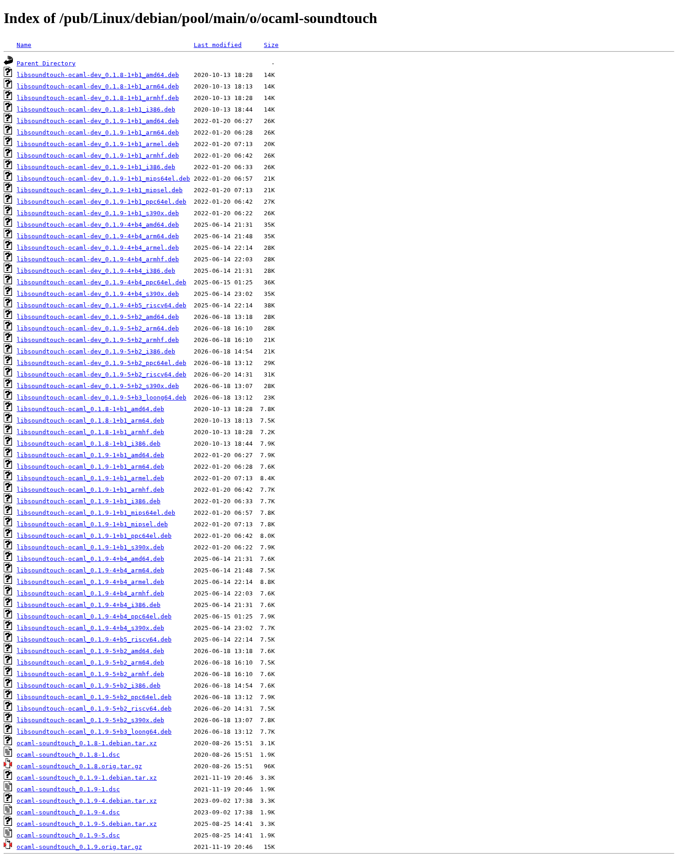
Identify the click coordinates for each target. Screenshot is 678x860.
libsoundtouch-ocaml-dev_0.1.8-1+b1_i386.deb (96, 109)
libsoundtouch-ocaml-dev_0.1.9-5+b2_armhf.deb (98, 339)
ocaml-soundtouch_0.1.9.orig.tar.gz (79, 846)
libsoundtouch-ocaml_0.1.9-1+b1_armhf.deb (90, 489)
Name (24, 44)
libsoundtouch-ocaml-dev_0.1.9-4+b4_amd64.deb (98, 224)
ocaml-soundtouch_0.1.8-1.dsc (68, 754)
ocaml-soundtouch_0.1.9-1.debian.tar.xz (87, 777)
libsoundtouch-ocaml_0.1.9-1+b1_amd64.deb (90, 455)
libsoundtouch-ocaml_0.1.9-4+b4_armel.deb (90, 581)
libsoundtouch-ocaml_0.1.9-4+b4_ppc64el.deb (94, 616)
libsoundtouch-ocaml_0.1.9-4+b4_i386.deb (89, 604)
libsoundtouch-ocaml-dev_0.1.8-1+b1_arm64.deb (98, 86)
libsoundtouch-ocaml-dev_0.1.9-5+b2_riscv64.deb (101, 374)
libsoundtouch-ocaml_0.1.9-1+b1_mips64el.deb (96, 512)
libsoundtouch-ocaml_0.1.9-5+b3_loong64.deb (94, 731)
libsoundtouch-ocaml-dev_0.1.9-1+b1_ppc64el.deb (101, 201)
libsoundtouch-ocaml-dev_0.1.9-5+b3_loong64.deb (101, 397)
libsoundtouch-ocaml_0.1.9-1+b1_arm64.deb (90, 466)
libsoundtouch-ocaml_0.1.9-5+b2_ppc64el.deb (94, 697)
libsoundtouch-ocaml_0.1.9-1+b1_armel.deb (90, 478)
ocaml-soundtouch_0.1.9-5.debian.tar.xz (87, 823)
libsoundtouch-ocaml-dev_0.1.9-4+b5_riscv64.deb (101, 305)
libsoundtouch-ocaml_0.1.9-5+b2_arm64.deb (90, 662)
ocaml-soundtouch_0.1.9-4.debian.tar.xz (87, 800)
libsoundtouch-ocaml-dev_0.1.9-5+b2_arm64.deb (98, 328)
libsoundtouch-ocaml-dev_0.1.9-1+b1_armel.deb (98, 144)
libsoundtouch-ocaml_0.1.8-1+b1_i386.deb (89, 443)
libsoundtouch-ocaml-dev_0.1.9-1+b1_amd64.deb (98, 121)
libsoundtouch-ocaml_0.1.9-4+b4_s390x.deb (90, 627)
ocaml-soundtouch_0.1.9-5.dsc (68, 835)
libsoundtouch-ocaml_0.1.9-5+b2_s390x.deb (90, 720)
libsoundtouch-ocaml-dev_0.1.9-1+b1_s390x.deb (98, 213)
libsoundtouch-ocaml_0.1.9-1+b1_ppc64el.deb (94, 535)
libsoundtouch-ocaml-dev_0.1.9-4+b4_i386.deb (96, 270)
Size (271, 44)
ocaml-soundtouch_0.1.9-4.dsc (68, 812)
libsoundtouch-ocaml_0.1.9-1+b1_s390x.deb (90, 547)
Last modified (218, 44)
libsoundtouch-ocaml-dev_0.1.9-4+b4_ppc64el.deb (101, 282)
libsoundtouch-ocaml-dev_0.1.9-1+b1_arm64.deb (98, 132)
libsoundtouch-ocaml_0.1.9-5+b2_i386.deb (89, 685)
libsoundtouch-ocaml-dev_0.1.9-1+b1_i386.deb (96, 167)
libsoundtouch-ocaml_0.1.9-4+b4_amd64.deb (90, 558)
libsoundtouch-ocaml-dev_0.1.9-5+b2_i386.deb (96, 351)
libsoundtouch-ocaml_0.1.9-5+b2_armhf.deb (90, 674)
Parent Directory (46, 63)
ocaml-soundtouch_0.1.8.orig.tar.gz (79, 766)
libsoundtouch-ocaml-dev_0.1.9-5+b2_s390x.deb (98, 386)
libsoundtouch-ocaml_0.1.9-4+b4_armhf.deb (90, 593)
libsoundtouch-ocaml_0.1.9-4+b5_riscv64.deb (94, 639)
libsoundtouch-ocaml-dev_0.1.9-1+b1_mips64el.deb (103, 178)
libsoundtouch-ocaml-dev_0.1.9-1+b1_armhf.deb (98, 155)
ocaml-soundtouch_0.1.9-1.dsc (68, 789)
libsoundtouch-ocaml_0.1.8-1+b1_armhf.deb (90, 432)
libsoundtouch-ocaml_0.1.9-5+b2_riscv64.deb (94, 708)
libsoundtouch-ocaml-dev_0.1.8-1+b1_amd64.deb (98, 74)
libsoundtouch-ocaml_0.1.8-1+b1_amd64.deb (90, 409)
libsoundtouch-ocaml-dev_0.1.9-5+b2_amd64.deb (98, 316)
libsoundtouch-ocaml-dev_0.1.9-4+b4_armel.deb (98, 247)
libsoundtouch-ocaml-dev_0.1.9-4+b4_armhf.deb (98, 259)
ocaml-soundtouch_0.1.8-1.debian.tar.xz (87, 743)
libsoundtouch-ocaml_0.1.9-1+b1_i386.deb (89, 501)
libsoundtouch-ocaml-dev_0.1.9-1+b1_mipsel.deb (100, 190)
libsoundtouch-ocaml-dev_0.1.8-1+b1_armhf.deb (98, 97)
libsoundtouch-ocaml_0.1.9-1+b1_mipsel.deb (92, 524)
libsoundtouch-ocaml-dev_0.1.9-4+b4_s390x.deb (98, 293)
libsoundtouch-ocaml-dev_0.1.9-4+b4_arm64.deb (98, 236)
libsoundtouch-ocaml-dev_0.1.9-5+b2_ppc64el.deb (101, 362)
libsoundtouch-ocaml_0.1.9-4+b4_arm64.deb (90, 570)
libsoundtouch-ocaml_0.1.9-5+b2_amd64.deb (90, 651)
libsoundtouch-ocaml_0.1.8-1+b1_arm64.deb (90, 420)
